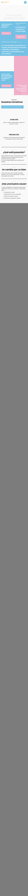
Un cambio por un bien (14, 169)
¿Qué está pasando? (14, 152)
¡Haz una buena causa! (14, 183)
